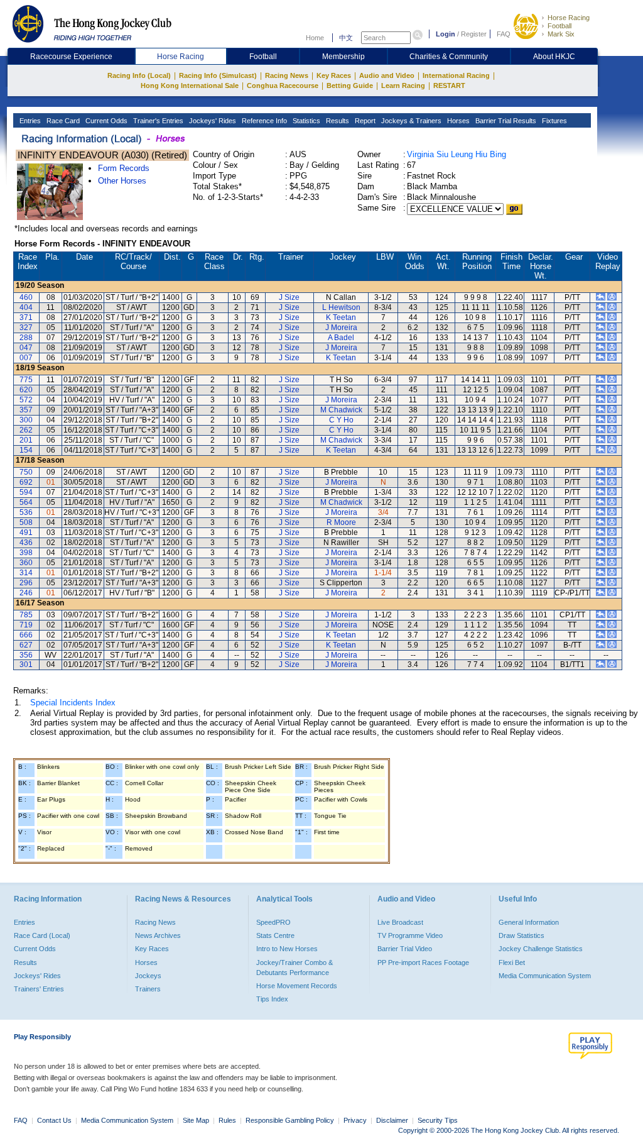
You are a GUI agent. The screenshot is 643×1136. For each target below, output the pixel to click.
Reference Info (263, 120)
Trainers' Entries (39, 989)
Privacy (355, 1120)
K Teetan (341, 317)
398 (26, 552)
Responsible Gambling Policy (290, 1120)
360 (26, 562)
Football (559, 26)
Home (315, 37)
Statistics (305, 120)
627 (26, 645)
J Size (289, 297)
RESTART (449, 85)
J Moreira (341, 327)
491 (26, 532)
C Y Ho (341, 420)
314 (26, 572)
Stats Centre (275, 935)
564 (26, 502)
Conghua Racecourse (282, 85)
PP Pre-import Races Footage (423, 962)
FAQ (504, 34)
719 (26, 624)
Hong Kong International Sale (190, 85)
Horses (457, 120)
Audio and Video (386, 75)
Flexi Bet (512, 962)
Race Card (62, 120)
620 (26, 389)
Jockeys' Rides (211, 120)
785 (26, 614)
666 (26, 635)
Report (364, 120)
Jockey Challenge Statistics (541, 948)
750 (26, 472)
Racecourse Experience (71, 56)
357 (26, 409)
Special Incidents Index (73, 702)
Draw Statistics (521, 935)
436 (26, 542)
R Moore (341, 522)
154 (26, 450)
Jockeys (148, 975)
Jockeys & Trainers (410, 120)
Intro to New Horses (287, 948)
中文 (346, 37)
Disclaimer (392, 1120)
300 (26, 420)
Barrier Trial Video (404, 948)
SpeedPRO (273, 922)
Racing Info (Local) (139, 75)
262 (26, 430)
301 (26, 664)
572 (26, 399)
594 (26, 492)
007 (26, 357)
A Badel (341, 337)
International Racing (456, 75)
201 (26, 440)
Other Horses (122, 180)
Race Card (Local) (42, 935)
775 (26, 379)
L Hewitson (341, 307)
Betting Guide (350, 85)
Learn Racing (403, 85)
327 (26, 327)
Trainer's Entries (157, 120)
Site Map (196, 1120)
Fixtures (553, 120)
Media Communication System (545, 975)
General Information (529, 922)
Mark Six (561, 34)
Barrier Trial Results (504, 120)
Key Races (333, 75)
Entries (29, 120)
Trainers (148, 989)
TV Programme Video (410, 935)
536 (26, 512)
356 (26, 655)
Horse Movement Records (296, 986)
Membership (343, 56)
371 (26, 317)
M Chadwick (341, 409)
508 (26, 522)
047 (26, 347)
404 (26, 307)
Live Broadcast (400, 922)
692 (26, 482)
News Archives (158, 935)
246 (26, 592)
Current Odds (105, 120)
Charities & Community (448, 56)
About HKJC (554, 56)
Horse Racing (569, 17)
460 (26, 297)
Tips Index (272, 999)
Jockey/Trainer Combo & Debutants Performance (294, 967)
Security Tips (438, 1120)
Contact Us (54, 1120)
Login (445, 34)
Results (336, 120)
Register (474, 34)
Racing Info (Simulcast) (218, 75)
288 (26, 337)
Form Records (123, 168)
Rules (228, 1120)
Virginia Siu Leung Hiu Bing (456, 154)
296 (26, 582)
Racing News (286, 75)
